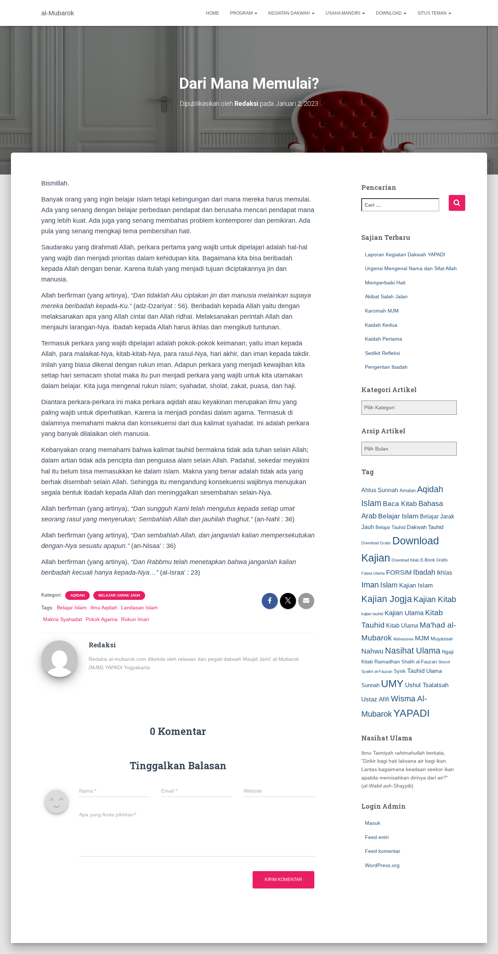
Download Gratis (376, 543)
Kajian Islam (416, 585)
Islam (389, 585)
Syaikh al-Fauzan (376, 671)
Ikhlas (444, 573)
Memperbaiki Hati (385, 283)
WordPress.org (382, 865)
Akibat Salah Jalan (386, 296)
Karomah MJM (382, 311)
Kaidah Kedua (381, 325)
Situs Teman (432, 13)
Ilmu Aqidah (103, 607)
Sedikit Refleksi (382, 353)
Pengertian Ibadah (386, 367)
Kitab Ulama (402, 625)
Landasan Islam (139, 607)
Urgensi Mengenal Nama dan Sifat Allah (411, 268)
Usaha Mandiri (343, 13)
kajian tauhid (372, 614)
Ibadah (424, 572)
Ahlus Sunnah (379, 490)
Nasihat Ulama (412, 650)
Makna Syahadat (62, 619)
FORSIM (399, 572)
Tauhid (416, 670)
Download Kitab (405, 560)
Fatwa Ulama (373, 573)
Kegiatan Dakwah (289, 13)
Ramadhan (387, 661)
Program (242, 13)
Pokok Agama (101, 619)
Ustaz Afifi (375, 699)
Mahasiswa (403, 639)
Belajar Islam (72, 607)
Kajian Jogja (386, 599)
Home (212, 13)
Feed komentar (382, 851)
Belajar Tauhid (390, 527)
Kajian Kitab (434, 599)
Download (389, 13)
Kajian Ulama (404, 613)
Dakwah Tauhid (425, 527)
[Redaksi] (59, 658)
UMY (392, 683)
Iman (370, 584)
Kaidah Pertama (383, 339)
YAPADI (411, 713)
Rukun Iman (135, 619)
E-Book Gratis (434, 560)
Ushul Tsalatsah (426, 685)
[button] (255, 13)
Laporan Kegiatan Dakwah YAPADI (405, 254)
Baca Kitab (400, 503)
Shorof (444, 662)
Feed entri (377, 837)
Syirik (400, 671)
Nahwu (372, 651)
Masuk (372, 823)
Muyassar (442, 638)
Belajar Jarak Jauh (119, 595)
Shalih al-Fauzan (419, 661)
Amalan (408, 490)
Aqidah (77, 595)
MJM (422, 638)
